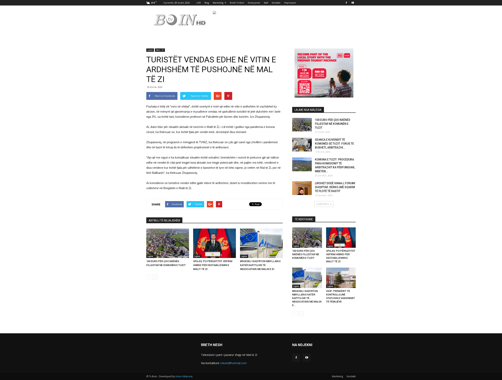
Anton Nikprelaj (184, 376)
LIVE (198, 2)
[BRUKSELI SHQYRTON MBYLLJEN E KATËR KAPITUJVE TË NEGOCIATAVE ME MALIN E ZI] (261, 243)
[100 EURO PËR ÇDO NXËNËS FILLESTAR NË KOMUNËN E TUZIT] (167, 243)
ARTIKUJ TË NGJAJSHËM (164, 220)
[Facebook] (346, 2)
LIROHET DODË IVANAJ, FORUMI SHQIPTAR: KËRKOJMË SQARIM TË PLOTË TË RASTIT (335, 187)
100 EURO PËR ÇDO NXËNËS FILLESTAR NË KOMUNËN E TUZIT (332, 123)
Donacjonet (254, 2)
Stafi (266, 2)
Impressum (290, 2)
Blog (207, 2)
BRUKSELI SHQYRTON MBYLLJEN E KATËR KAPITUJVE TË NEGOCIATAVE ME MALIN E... (306, 298)
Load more (322, 204)
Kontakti (276, 2)
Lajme (150, 50)
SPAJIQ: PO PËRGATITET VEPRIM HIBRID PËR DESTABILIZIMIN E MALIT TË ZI (212, 265)
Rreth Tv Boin (237, 2)
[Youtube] (353, 2)
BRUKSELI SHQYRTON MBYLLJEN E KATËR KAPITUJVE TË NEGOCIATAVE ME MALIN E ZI (260, 265)
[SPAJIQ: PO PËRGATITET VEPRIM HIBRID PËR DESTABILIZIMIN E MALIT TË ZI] (214, 243)
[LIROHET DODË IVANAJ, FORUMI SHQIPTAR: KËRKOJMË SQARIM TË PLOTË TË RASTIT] (302, 188)
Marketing (218, 2)
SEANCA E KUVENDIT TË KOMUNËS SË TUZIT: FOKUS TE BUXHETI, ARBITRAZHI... (334, 143)
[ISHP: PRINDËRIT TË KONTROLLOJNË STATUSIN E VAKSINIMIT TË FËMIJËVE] (341, 278)
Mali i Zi (160, 50)
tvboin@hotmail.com (233, 363)
